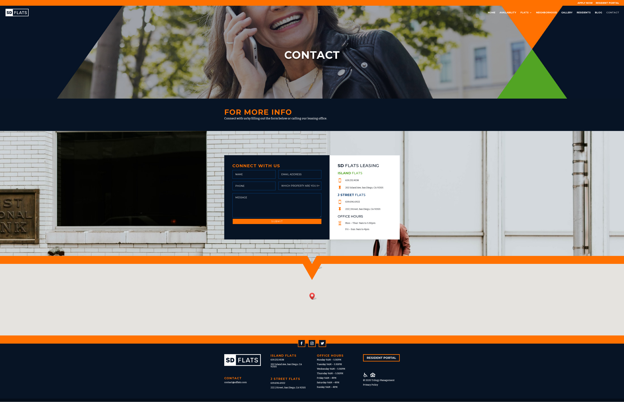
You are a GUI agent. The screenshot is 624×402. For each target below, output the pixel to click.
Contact (612, 12)
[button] (318, 265)
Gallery (566, 12)
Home (491, 12)
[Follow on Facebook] (301, 343)
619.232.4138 (277, 359)
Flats (524, 12)
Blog (598, 12)
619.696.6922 (278, 383)
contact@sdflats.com (235, 382)
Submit (277, 221)
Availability (508, 12)
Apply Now (585, 3)
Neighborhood (546, 12)
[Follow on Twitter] (322, 343)
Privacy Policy (370, 384)
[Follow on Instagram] (312, 343)
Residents (584, 12)
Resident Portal (607, 3)
